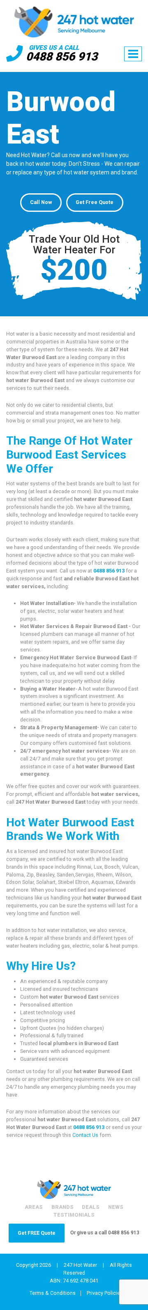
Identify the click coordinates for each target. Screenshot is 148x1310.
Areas (34, 1207)
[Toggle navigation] (133, 53)
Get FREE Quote (37, 1233)
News (115, 1207)
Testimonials (74, 1215)
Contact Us (85, 1135)
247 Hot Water (80, 1265)
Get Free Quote (94, 202)
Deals (90, 1207)
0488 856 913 (61, 56)
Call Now (41, 202)
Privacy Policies (105, 1293)
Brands (62, 1207)
